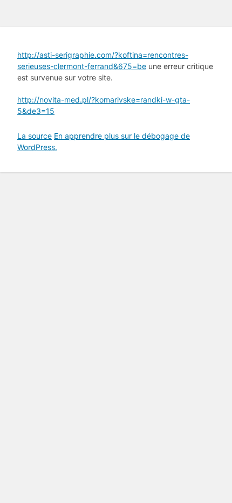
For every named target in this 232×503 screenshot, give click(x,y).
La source (34, 135)
